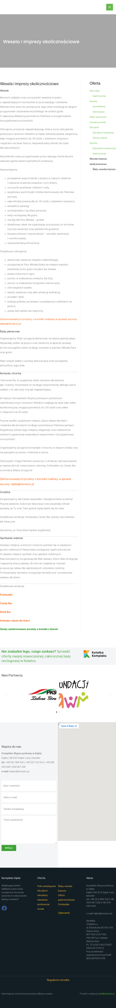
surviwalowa (99, 106)
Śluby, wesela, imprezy (104, 169)
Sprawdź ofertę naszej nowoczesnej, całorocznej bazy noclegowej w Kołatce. (36, 656)
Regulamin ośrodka (58, 979)
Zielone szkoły (100, 138)
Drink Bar (5, 612)
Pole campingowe (46, 886)
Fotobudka (6, 594)
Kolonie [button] (93, 101)
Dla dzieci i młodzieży (103, 132)
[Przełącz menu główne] (109, 7)
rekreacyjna (99, 111)
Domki (40, 909)
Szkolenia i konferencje (104, 148)
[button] (6, 695)
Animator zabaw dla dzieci (15, 620)
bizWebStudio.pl (106, 994)
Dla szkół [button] (94, 127)
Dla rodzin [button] (95, 90)
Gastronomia (99, 96)
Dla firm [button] (93, 143)
